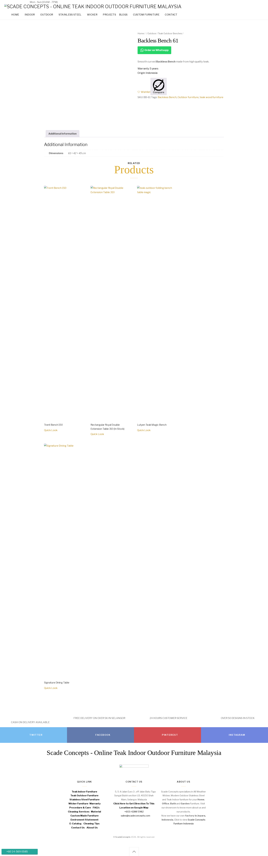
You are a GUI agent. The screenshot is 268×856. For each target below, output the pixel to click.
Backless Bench (167, 97)
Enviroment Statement (84, 819)
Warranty (95, 803)
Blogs (123, 14)
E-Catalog (75, 823)
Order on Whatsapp (156, 50)
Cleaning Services (78, 811)
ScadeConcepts (122, 837)
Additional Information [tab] (62, 133)
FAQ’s (96, 807)
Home (141, 33)
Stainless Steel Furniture (84, 799)
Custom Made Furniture (84, 815)
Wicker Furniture (78, 803)
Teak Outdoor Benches (170, 33)
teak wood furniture (211, 97)
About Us (92, 827)
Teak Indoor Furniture (84, 791)
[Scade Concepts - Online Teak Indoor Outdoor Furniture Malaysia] (92, 6)
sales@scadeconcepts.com (79, 2)
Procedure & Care (80, 807)
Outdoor (151, 33)
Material (96, 811)
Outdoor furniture (188, 97)
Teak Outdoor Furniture (84, 795)
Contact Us (78, 827)
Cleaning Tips (91, 823)
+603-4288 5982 (15, 2)
